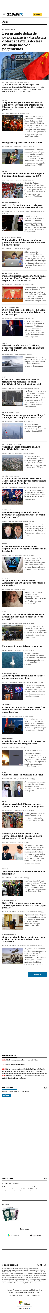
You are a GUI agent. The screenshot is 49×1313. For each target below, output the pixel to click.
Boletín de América (10, 1184)
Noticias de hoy (35, 1295)
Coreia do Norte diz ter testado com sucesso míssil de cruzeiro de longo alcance (24, 743)
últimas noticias (9, 1056)
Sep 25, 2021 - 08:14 (27, 521)
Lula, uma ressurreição (16, 1064)
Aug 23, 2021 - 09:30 (37, 946)
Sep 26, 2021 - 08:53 (27, 453)
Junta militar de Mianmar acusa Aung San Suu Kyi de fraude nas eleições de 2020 (23, 175)
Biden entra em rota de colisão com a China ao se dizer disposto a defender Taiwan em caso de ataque (23, 312)
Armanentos (6, 705)
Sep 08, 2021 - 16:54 (27, 779)
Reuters (4, 748)
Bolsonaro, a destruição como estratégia (22, 1060)
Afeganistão (6, 578)
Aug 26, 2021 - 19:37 (37, 912)
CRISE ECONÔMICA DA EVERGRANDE (12, 444)
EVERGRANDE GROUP (8, 30)
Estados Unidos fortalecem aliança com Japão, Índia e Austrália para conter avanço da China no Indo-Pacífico (24, 481)
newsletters (7, 1088)
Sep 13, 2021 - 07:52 (18, 748)
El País (4, 589)
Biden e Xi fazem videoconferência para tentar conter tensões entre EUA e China (22, 207)
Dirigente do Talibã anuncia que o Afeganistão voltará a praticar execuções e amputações (23, 583)
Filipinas (5, 869)
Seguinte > (37, 974)
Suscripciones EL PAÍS (32, 1292)
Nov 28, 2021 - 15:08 (27, 146)
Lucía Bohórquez (7, 354)
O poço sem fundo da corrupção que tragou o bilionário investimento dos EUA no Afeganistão (23, 939)
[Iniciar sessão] (45, 14)
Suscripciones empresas (16, 1295)
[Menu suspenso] (4, 14)
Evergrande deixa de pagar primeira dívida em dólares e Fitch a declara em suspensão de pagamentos (24, 41)
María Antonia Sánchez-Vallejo (12, 487)
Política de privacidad (15, 1292)
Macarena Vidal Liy (8, 146)
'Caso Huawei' (6, 510)
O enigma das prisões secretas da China (22, 143)
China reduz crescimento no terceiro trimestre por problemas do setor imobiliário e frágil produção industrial (21, 382)
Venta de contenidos (19, 1290)
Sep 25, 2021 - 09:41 (37, 487)
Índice (28, 1295)
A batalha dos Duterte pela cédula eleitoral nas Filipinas (23, 873)
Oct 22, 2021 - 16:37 (27, 318)
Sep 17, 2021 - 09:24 (37, 682)
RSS (25, 1295)
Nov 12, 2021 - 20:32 (22, 249)
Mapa (24, 1292)
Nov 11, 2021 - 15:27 (27, 284)
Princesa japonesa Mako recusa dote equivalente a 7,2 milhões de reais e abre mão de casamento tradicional (22, 836)
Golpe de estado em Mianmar (11, 238)
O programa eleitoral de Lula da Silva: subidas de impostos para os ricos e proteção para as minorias (23, 1070)
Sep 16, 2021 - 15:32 (27, 716)
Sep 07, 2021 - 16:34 (27, 810)
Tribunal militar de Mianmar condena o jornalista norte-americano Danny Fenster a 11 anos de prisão (23, 242)
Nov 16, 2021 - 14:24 (27, 180)
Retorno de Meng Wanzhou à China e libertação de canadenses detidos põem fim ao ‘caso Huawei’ (23, 515)
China (4, 377)
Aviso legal (28, 1290)
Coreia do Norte (7, 739)
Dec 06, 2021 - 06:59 (22, 113)
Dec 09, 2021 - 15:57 (22, 83)
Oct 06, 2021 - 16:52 (27, 421)
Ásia (5, 21)
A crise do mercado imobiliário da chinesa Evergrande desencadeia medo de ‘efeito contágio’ (23, 617)
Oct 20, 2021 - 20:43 (25, 354)
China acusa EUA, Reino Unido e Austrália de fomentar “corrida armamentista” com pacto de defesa (24, 710)
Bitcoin (4, 544)
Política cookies (37, 1290)
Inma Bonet (5, 83)
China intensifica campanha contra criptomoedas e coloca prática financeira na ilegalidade (24, 549)
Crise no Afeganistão (9, 900)
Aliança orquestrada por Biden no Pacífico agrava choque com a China (23, 677)
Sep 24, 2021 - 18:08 (27, 555)
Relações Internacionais (10, 412)
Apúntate (6, 1095)
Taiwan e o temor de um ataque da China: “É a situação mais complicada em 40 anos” (24, 416)
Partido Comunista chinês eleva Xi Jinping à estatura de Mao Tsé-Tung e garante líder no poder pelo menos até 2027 (23, 278)
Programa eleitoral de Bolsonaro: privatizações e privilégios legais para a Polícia (23, 1077)
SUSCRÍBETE (37, 14)
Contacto (9, 1290)
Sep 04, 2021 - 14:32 (22, 842)
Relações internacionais (10, 203)
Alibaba (4, 343)
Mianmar (5, 100)
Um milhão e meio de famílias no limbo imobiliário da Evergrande (21, 448)
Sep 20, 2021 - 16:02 (27, 623)
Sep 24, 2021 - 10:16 (18, 589)
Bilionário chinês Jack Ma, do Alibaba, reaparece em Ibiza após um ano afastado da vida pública (23, 348)
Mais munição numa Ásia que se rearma (22, 646)
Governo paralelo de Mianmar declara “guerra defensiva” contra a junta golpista (23, 805)
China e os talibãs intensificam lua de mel (22, 775)
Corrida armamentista (9, 673)
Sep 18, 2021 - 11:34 (27, 650)
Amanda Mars (20, 211)
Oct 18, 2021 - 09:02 (32, 388)
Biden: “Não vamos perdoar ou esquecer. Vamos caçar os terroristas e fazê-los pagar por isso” (24, 905)
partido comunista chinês (10, 273)
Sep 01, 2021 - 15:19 (22, 878)
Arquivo (5, 1204)
